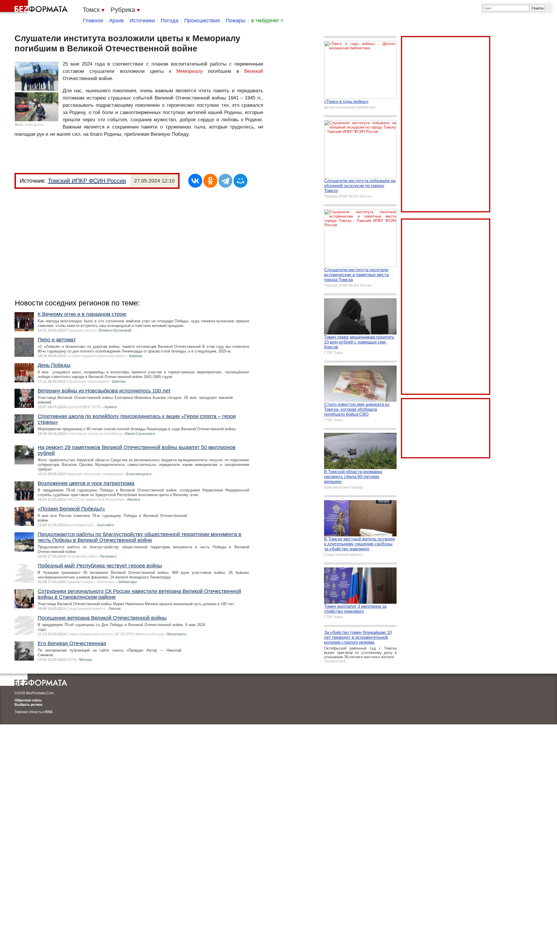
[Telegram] (225, 181)
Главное (93, 20)
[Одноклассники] (210, 181)
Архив (116, 20)
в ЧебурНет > (267, 20)
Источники (142, 20)
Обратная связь (28, 700)
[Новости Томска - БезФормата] (35, 7)
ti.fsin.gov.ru (34, 125)
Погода (169, 20)
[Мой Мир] (240, 181)
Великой (253, 71)
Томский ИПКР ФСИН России (87, 181)
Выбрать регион (28, 705)
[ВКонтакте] (195, 181)
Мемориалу (189, 71)
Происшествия (202, 20)
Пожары (235, 20)
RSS (49, 712)
